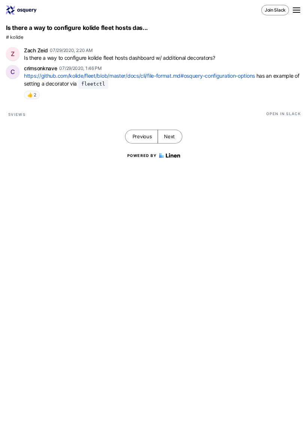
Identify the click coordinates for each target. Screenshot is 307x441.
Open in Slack (283, 113)
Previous (142, 136)
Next (169, 136)
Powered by (142, 155)
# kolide (14, 37)
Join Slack (275, 10)
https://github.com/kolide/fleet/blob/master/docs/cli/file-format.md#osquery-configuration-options (139, 76)
